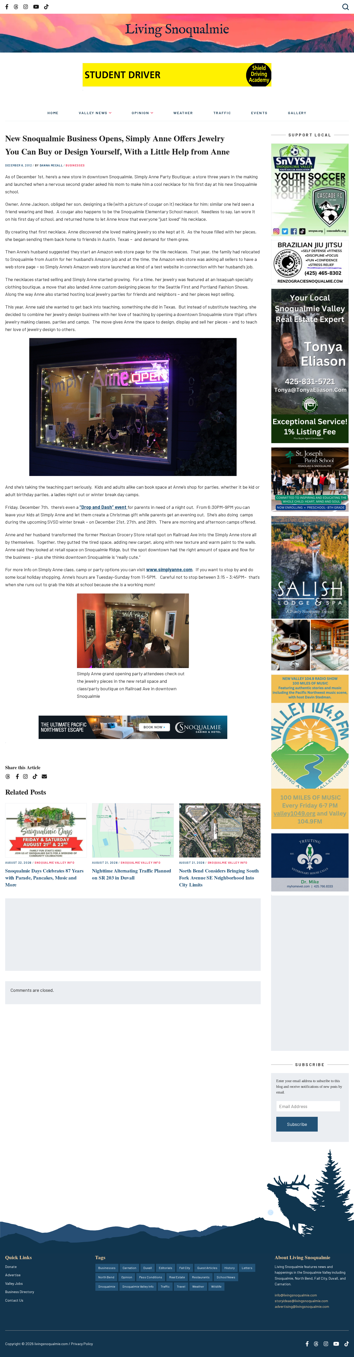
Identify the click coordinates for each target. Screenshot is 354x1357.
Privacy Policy (82, 1343)
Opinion (140, 113)
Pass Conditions (150, 1277)
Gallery (297, 113)
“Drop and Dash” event (104, 507)
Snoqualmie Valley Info (54, 862)
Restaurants (201, 1277)
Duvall (147, 1268)
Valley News (93, 113)
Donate (11, 1266)
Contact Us (14, 1300)
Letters (247, 1268)
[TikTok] (36, 777)
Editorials (165, 1268)
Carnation (129, 1268)
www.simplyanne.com (169, 569)
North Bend (106, 1277)
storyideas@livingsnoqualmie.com (301, 1301)
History (229, 1268)
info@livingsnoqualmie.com (296, 1295)
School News (226, 1277)
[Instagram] (27, 777)
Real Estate (177, 1277)
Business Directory (19, 1291)
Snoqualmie (106, 1286)
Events (259, 113)
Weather (183, 113)
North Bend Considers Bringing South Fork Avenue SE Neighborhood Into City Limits (219, 877)
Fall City (184, 1268)
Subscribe (297, 1124)
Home (53, 113)
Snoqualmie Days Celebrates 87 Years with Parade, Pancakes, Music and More (44, 877)
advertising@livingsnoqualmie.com (302, 1306)
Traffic (222, 113)
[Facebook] (18, 777)
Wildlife (216, 1286)
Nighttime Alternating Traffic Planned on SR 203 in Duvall (131, 874)
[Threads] (9, 777)
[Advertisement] (133, 935)
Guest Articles (207, 1268)
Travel (181, 1286)
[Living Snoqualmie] (177, 30)
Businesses (75, 165)
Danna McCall (52, 165)
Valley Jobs (14, 1283)
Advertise (12, 1275)
